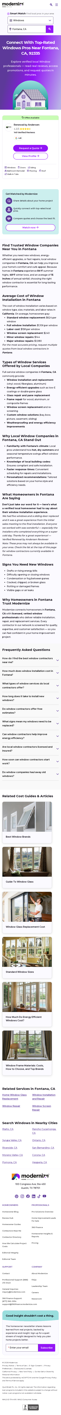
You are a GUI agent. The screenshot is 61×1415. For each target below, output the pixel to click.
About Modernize (40, 1273)
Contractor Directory (11, 1237)
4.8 (19, 138)
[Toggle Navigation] (56, 4)
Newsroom (37, 1299)
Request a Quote (29, 148)
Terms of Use (21, 1365)
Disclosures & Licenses (22, 1368)
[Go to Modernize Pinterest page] (16, 1196)
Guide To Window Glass (19, 881)
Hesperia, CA (39, 1162)
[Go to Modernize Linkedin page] (33, 1196)
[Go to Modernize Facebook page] (28, 1196)
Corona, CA (38, 1155)
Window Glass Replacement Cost (25, 926)
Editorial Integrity (10, 1253)
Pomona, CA (9, 1162)
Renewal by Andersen (26, 124)
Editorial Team (9, 1259)
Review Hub (7, 1218)
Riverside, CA (9, 1147)
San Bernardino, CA (43, 1147)
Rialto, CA (7, 1129)
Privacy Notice (8, 1365)
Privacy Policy (51, 1377)
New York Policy (26, 1371)
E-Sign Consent (35, 1365)
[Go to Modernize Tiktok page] (39, 1196)
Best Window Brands (18, 836)
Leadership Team (40, 1286)
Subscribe (47, 1347)
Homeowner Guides (11, 1224)
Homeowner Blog (10, 1212)
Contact (6, 1273)
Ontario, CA (38, 1140)
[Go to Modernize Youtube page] (44, 1196)
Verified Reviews (24, 132)
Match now (29, 227)
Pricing (35, 1243)
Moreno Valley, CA (12, 1155)
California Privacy (9, 1371)
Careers (35, 1292)
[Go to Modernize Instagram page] (22, 1196)
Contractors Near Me (11, 1231)
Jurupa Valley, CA (12, 1140)
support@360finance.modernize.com (19, 1304)
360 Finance (37, 1227)
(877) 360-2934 (9, 1301)
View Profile (29, 156)
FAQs (34, 1280)
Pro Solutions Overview (42, 1212)
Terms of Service (12, 1380)
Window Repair (11, 1106)
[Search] (51, 4)
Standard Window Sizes (20, 972)
